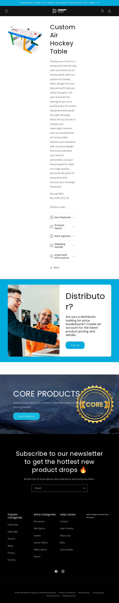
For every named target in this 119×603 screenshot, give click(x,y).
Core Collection (26, 416)
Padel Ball (13, 531)
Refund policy (84, 592)
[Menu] (6, 10)
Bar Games (39, 521)
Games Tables (41, 542)
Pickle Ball (13, 524)
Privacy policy (98, 592)
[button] (102, 10)
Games (37, 535)
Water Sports (40, 549)
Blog (62, 542)
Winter (37, 556)
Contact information (67, 592)
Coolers (11, 559)
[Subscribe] (83, 488)
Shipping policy (69, 596)
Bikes (10, 545)
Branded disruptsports (30, 592)
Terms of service (53, 596)
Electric (11, 538)
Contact (64, 521)
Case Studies (66, 549)
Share (56, 267)
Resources (65, 535)
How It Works (66, 528)
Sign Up (75, 345)
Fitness (11, 552)
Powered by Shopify (48, 592)
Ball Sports (39, 528)
